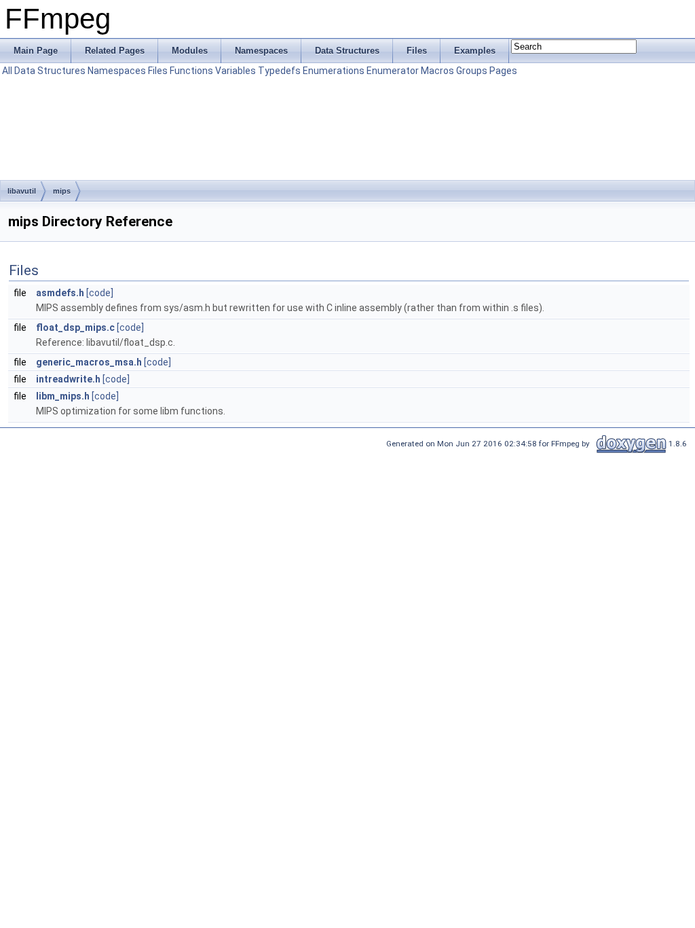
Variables (235, 70)
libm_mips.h (63, 396)
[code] (99, 292)
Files (158, 70)
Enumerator (393, 70)
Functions (191, 70)
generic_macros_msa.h (89, 362)
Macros (437, 70)
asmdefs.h (60, 292)
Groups (471, 70)
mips (62, 191)
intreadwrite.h (68, 379)
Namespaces (117, 70)
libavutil (21, 191)
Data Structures (50, 70)
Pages (503, 70)
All (7, 70)
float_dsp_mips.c (75, 327)
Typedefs (279, 70)
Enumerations (333, 70)
